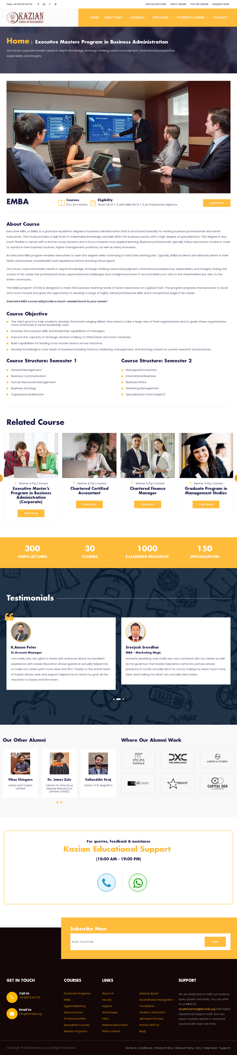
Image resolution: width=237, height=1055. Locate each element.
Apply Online (178, 4)
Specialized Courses (77, 1025)
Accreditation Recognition (156, 1000)
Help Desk (210, 1048)
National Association (115, 1025)
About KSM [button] (113, 17)
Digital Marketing (74, 1006)
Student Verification (152, 1012)
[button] (113, 699)
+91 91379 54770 (19, 4)
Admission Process (151, 1019)
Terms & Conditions (138, 1048)
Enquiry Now (221, 4)
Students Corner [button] (191, 17)
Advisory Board (148, 993)
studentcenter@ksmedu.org (197, 1009)
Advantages (110, 1012)
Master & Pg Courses (33, 483)
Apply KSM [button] (160, 17)
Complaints (146, 1006)
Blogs (142, 1031)
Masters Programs (75, 1031)
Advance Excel (73, 1012)
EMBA (67, 1000)
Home (94, 17)
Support (107, 1006)
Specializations (155, 4)
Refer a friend (111, 1031)
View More (31, 513)
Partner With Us (149, 1025)
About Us (108, 993)
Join (215, 942)
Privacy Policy (164, 1048)
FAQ (198, 1048)
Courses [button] (137, 17)
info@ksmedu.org (30, 1014)
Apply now (217, 203)
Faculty (107, 1000)
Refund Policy (184, 1048)
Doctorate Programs (77, 993)
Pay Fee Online (199, 4)
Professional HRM (75, 1019)
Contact (220, 17)
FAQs (105, 1019)
